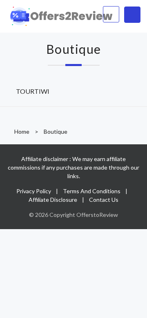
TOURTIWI (32, 91)
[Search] (111, 14)
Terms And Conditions (91, 191)
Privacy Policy (33, 191)
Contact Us (103, 199)
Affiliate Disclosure (53, 199)
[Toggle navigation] (132, 15)
